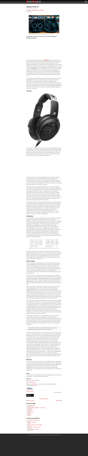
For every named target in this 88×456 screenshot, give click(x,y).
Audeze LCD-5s (30, 412)
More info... (34, 385)
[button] (44, 24)
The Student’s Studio (31, 405)
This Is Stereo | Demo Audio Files (33, 427)
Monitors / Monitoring (32, 10)
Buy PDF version (30, 391)
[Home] (33, 1)
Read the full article (44, 398)
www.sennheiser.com (31, 382)
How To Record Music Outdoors (33, 420)
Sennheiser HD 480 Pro (31, 422)
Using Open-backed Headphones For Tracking (36, 407)
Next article (58, 400)
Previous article (30, 400)
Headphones (41, 10)
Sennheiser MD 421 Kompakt (33, 429)
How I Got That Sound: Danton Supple (34, 424)
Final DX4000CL (30, 409)
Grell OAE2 (29, 414)
